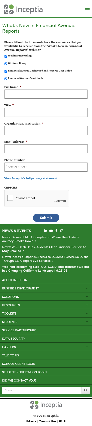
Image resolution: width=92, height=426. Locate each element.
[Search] (86, 390)
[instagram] (61, 231)
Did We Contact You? (19, 380)
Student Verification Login (24, 372)
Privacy (31, 421)
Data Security (13, 338)
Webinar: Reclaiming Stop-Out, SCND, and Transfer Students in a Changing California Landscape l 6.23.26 (45, 268)
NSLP (62, 421)
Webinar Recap (17, 63)
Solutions (10, 297)
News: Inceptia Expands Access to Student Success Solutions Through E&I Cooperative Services (45, 259)
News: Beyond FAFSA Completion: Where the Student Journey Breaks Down (40, 239)
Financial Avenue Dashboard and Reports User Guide (40, 70)
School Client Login (18, 364)
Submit (46, 217)
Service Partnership (19, 330)
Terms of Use (47, 421)
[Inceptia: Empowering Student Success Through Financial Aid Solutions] (3, 8)
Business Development (20, 288)
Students (9, 322)
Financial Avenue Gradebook (25, 78)
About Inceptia (14, 280)
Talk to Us (10, 355)
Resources (11, 305)
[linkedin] (45, 231)
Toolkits (9, 313)
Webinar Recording (19, 55)
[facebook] (56, 231)
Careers (9, 347)
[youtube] (51, 231)
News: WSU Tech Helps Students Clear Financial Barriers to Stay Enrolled (44, 249)
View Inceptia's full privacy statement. (31, 178)
